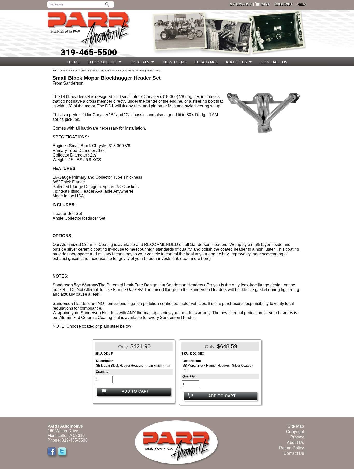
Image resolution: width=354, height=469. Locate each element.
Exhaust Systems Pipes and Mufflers (93, 70)
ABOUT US (236, 61)
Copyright (295, 431)
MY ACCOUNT (240, 4)
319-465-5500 (89, 52)
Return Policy (291, 448)
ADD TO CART (135, 391)
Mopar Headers (150, 70)
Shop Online (60, 70)
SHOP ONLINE (102, 61)
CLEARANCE (206, 61)
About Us (295, 442)
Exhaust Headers (128, 70)
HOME (73, 61)
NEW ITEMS (175, 61)
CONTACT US (274, 61)
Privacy (297, 437)
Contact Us (294, 453)
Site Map (296, 426)
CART (265, 4)
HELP (301, 4)
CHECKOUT (283, 4)
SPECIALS (140, 61)
